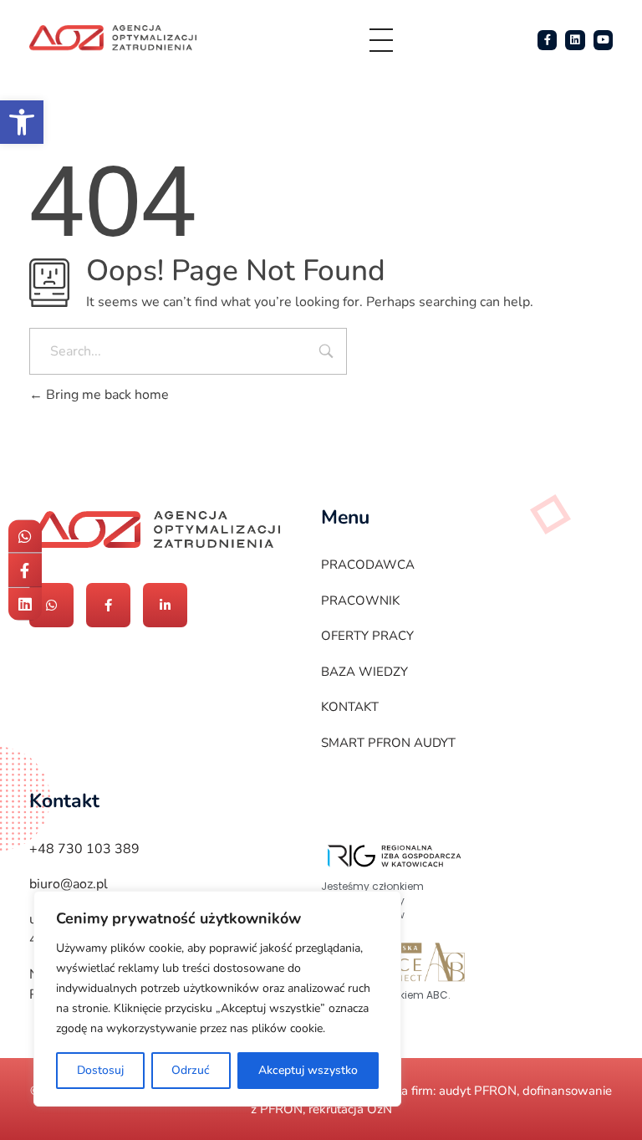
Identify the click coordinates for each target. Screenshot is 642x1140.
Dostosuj (100, 1070)
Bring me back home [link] (106, 395)
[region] (217, 999)
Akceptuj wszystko (308, 1070)
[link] (21, 122)
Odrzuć (190, 1070)
